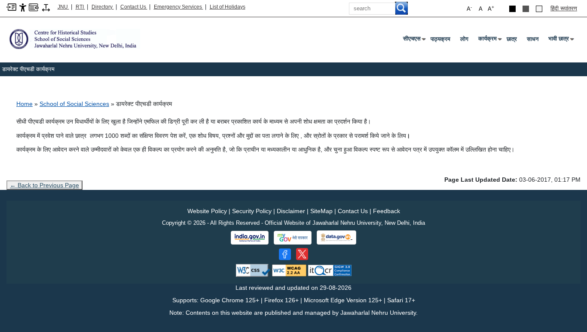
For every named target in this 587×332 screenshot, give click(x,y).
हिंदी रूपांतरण (563, 8)
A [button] (491, 8)
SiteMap (321, 211)
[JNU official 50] (302, 254)
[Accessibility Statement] (22, 7)
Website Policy (207, 211)
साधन (532, 39)
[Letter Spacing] (46, 7)
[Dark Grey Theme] (526, 9)
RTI (80, 7)
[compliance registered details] (330, 270)
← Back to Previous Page (44, 185)
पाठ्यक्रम (440, 39)
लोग (464, 39)
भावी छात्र (560, 40)
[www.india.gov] (250, 238)
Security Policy (252, 211)
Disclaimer (291, 211)
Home (24, 103)
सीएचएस (414, 40)
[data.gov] (336, 237)
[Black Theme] (512, 9)
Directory (103, 7)
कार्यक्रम (489, 40)
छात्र (512, 39)
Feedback (386, 211)
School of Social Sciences (74, 103)
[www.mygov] (293, 238)
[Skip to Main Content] (11, 6)
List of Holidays (227, 7)
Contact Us (133, 7)
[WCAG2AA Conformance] (289, 270)
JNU (63, 7)
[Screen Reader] (34, 6)
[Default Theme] (539, 9)
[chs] (73, 38)
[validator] (253, 270)
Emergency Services (178, 7)
